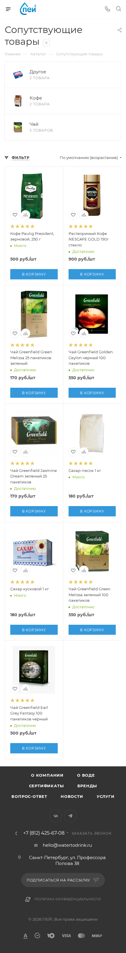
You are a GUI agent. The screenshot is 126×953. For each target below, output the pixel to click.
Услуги (106, 796)
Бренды (87, 785)
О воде (86, 775)
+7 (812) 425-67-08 (43, 833)
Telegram (70, 816)
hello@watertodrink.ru (67, 845)
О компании (47, 775)
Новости (72, 796)
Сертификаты (46, 785)
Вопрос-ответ (29, 796)
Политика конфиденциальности (68, 899)
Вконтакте (55, 816)
